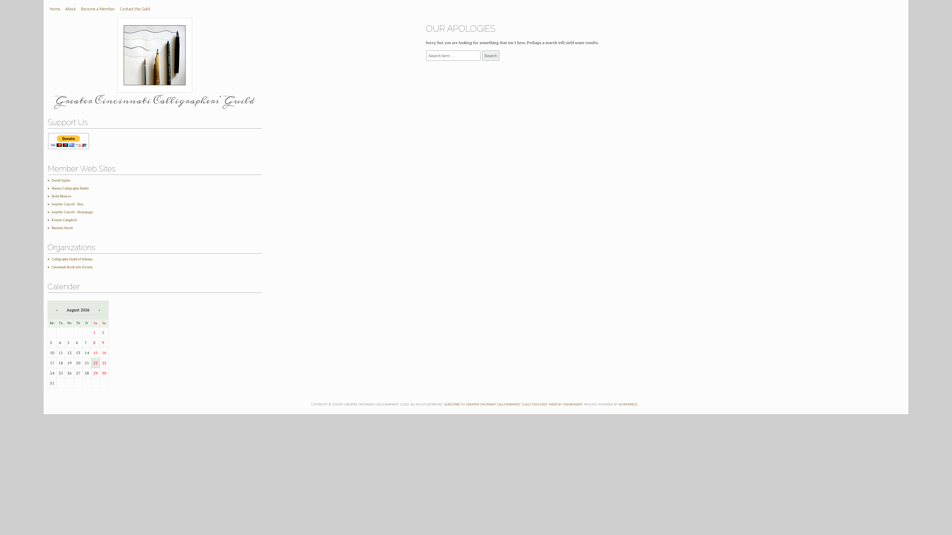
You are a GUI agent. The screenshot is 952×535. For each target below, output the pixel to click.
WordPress (628, 404)
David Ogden (61, 180)
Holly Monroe (61, 196)
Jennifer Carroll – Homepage (72, 212)
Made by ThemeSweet (566, 404)
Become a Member (98, 9)
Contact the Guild (135, 9)
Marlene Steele (62, 228)
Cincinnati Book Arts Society (72, 267)
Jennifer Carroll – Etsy (67, 204)
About (70, 9)
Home (55, 9)
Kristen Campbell (64, 220)
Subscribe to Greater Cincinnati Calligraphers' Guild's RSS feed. (496, 404)
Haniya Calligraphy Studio (70, 188)
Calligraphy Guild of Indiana (72, 259)
